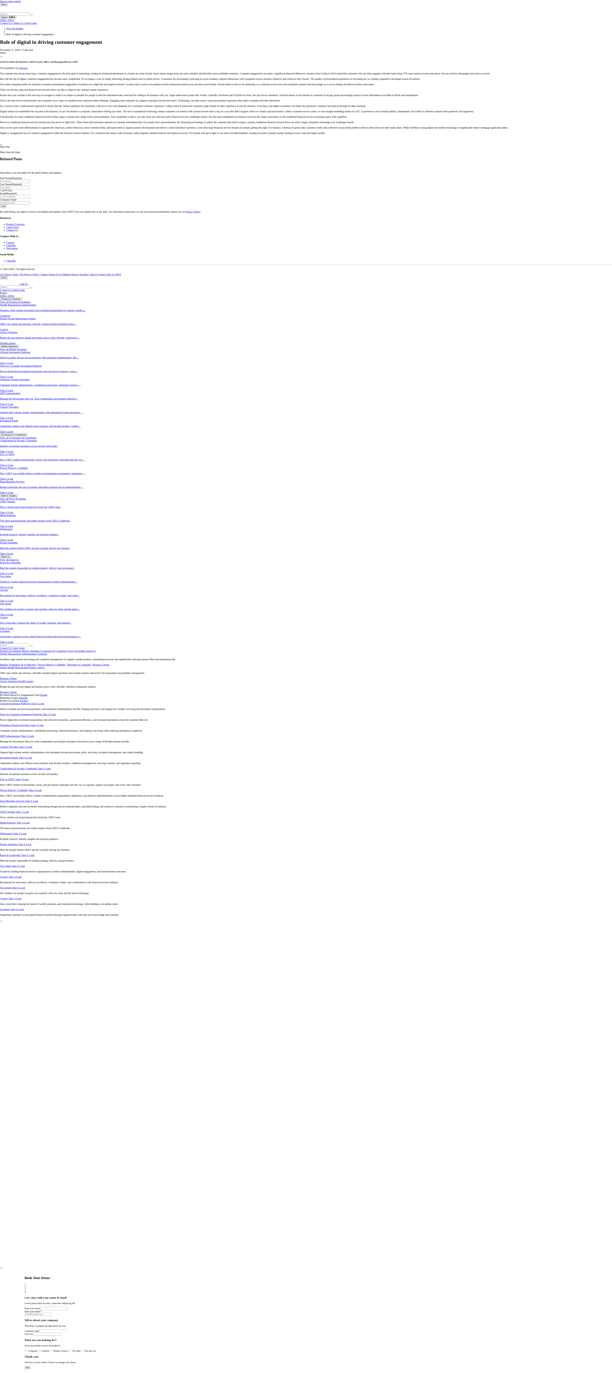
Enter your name (32, 1308)
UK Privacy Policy (30, 274)
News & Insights (14, 28)
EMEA (4, 296)
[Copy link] (1, 56)
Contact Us (12, 230)
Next (28, 1367)
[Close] (1, 1268)
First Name (11, 178)
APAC (11, 296)
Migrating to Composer (79, 664)
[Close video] (1, 921)
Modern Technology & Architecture (18, 664)
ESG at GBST (114, 274)
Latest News (12, 227)
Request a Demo (101, 664)
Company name (32, 1331)
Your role (29, 1334)
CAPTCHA (6, 190)
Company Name (8, 199)
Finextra (23, 68)
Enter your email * (33, 1311)
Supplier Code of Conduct (93, 274)
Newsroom (12, 248)
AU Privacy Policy (10, 274)
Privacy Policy (193, 211)
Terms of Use (55, 274)
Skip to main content (10, 1)
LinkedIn (11, 245)
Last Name (11, 184)
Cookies (44, 274)
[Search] (31, 14)
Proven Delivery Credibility (52, 664)
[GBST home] (9, 10)
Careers (10, 242)
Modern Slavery (71, 274)
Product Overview (15, 224)
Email (8, 193)
